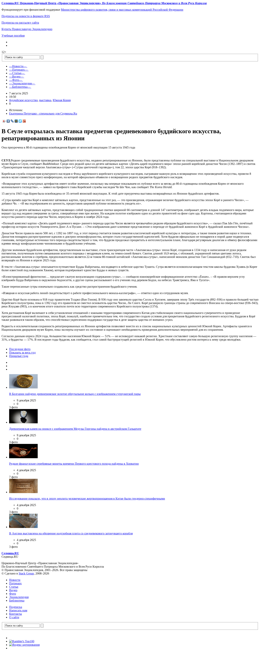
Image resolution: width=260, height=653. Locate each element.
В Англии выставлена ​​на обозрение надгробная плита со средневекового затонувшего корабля (71, 533)
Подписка (15, 607)
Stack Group (26, 573)
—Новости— (17, 66)
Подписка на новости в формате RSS (26, 16)
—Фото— (15, 80)
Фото (12, 593)
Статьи (13, 586)
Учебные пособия (13, 35)
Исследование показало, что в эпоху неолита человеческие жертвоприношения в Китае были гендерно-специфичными (87, 498)
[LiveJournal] (12, 121)
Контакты (15, 613)
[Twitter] (20, 121)
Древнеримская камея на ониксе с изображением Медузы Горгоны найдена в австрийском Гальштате (75, 428)
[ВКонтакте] (8, 121)
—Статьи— (16, 73)
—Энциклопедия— (22, 83)
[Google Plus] (24, 121)
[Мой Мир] (16, 121)
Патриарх (15, 583)
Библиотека (16, 600)
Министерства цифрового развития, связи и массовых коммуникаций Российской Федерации (122, 9)
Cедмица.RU (10, 553)
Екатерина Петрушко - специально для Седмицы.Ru (43, 113)
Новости (14, 580)
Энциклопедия (19, 597)
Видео (13, 590)
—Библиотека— (19, 86)
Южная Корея (62, 100)
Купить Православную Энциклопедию (27, 29)
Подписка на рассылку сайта (20, 22)
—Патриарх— (18, 69)
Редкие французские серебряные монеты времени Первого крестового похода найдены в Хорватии (74, 463)
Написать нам (18, 610)
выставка (45, 100)
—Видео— (16, 76)
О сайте (14, 617)
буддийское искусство (23, 100)
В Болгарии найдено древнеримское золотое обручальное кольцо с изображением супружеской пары (75, 393)
